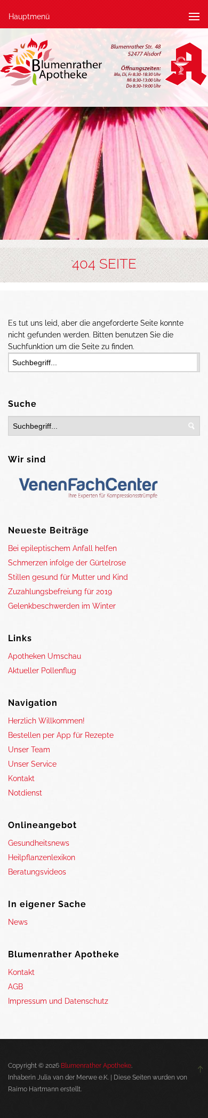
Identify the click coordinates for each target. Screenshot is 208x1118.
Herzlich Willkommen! (46, 721)
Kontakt (21, 778)
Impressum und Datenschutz (58, 1001)
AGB (15, 986)
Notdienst (25, 793)
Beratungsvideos (37, 872)
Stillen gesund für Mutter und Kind (68, 577)
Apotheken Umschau (44, 656)
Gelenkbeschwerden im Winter (62, 606)
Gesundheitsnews (38, 843)
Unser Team (29, 749)
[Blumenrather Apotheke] (104, 65)
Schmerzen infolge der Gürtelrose (67, 562)
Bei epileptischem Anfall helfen (62, 548)
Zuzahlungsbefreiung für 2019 (60, 591)
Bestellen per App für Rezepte (61, 735)
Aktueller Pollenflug (42, 670)
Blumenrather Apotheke (96, 1065)
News (18, 922)
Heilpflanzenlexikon (41, 857)
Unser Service (32, 764)
